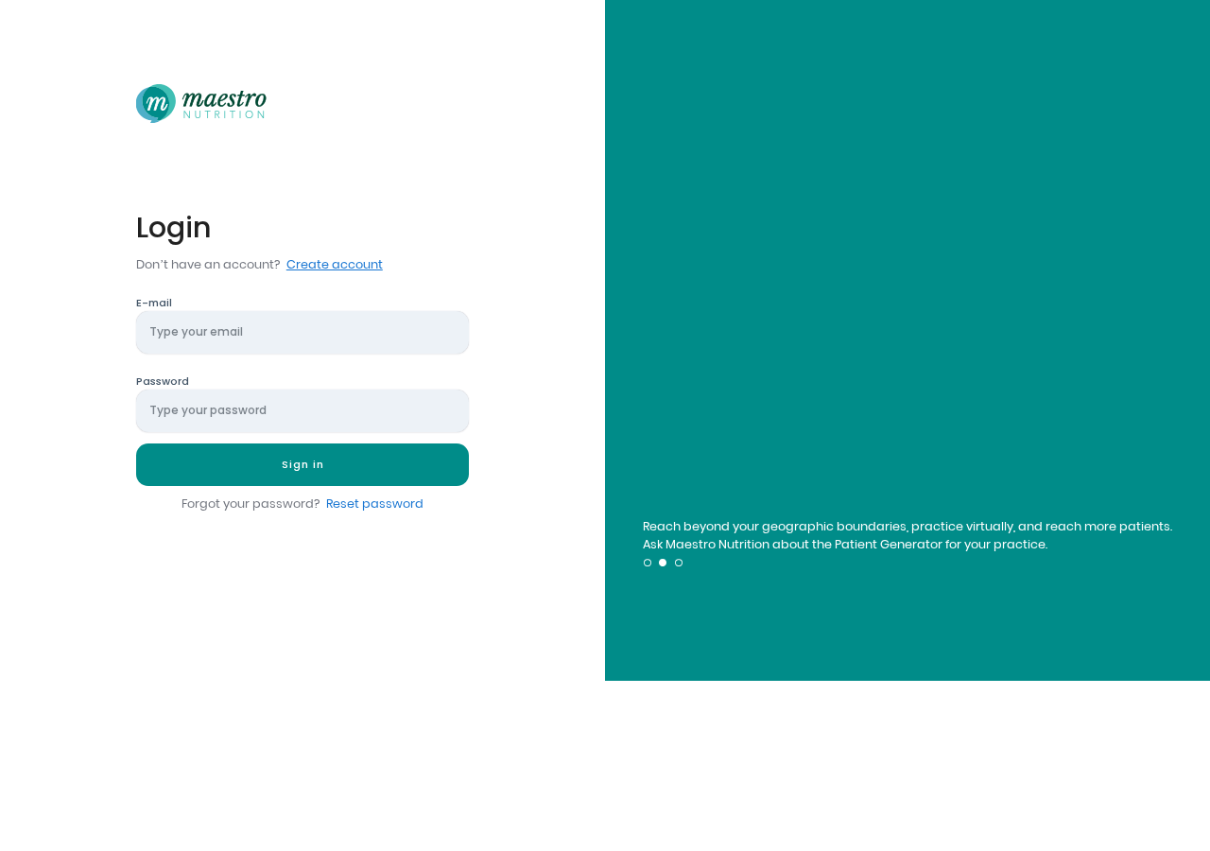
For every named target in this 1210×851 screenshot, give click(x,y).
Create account (334, 264)
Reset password (375, 503)
